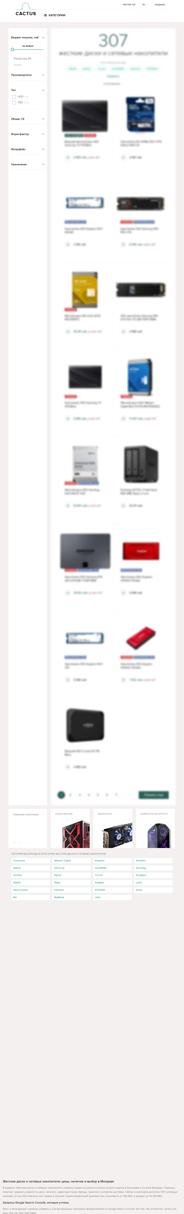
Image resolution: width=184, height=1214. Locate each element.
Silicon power (20, 889)
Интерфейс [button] (18, 149)
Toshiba (17, 875)
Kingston (100, 860)
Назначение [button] (19, 164)
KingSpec (141, 875)
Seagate (99, 882)
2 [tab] (20, 843)
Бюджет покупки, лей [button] (25, 37)
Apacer (87, 68)
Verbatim (141, 860)
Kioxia (139, 889)
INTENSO (152, 68)
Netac (57, 882)
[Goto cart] (151, 15)
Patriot (57, 875)
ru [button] (143, 4)
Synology (141, 867)
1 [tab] (15, 843)
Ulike (97, 897)
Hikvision (135, 68)
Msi (15, 897)
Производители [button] (21, 75)
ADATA (72, 68)
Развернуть (113, 76)
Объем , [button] (17, 119)
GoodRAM (117, 68)
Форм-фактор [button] (20, 134)
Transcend (19, 860)
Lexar (139, 882)
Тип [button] (13, 90)
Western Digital (62, 860)
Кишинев (160, 5)
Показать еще (153, 795)
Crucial (101, 68)
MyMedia (59, 897)
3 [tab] (25, 843)
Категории (56, 15)
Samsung (59, 867)
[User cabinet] (162, 15)
